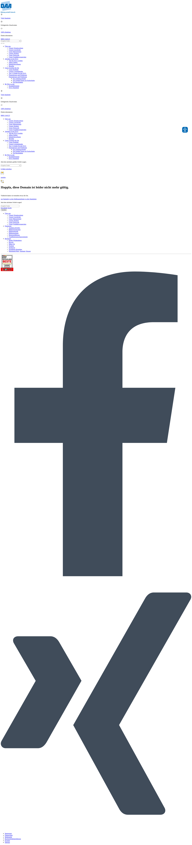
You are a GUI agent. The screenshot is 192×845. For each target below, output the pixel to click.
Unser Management (15, 52)
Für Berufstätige (18, 82)
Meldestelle (8, 837)
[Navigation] (3, 43)
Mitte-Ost (12, 244)
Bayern (11, 242)
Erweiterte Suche (6, 208)
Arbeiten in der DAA (11, 59)
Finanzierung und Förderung (18, 75)
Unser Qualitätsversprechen (17, 57)
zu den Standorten (30, 199)
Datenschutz (9, 835)
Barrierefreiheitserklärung (13, 839)
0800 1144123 (5, 39)
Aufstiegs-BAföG (14, 228)
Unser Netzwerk (14, 55)
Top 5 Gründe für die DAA (17, 73)
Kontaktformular (14, 86)
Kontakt (7, 840)
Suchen (4, 210)
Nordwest (12, 247)
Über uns (8, 46)
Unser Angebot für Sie (12, 68)
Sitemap (7, 842)
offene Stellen (13, 62)
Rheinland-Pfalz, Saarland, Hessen (20, 251)
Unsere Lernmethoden (16, 71)
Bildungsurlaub (13, 233)
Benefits (11, 66)
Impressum (8, 833)
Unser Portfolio (13, 70)
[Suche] (1, 43)
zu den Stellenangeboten (17, 199)
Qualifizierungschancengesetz (18, 237)
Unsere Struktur (14, 53)
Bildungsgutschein (14, 229)
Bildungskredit (13, 231)
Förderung (8, 226)
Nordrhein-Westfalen (15, 249)
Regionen (8, 238)
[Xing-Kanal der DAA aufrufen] (96, 830)
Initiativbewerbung (15, 64)
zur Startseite (5, 199)
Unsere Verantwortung (16, 48)
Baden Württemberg (15, 240)
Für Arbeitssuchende (19, 79)
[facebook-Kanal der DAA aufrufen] (96, 576)
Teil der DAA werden (16, 61)
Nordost (11, 246)
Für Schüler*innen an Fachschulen (24, 80)
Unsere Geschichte (15, 50)
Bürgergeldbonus (14, 235)
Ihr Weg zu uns (9, 84)
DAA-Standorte (14, 88)
